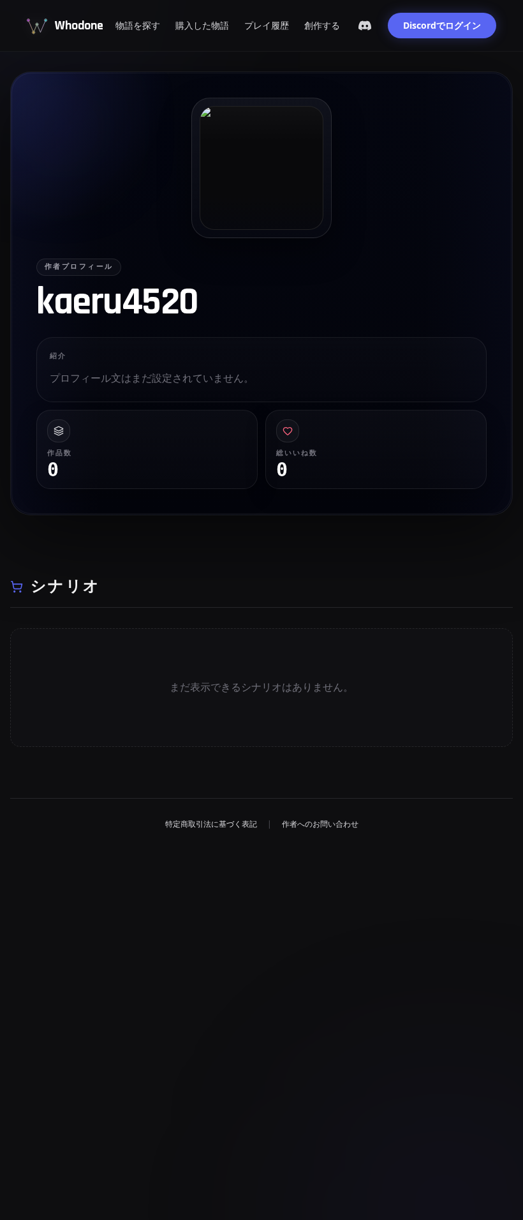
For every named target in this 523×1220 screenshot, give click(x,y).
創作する (322, 25)
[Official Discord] (365, 25)
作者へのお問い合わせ (320, 824)
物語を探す (137, 25)
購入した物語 (202, 25)
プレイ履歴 (266, 25)
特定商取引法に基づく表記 (211, 824)
